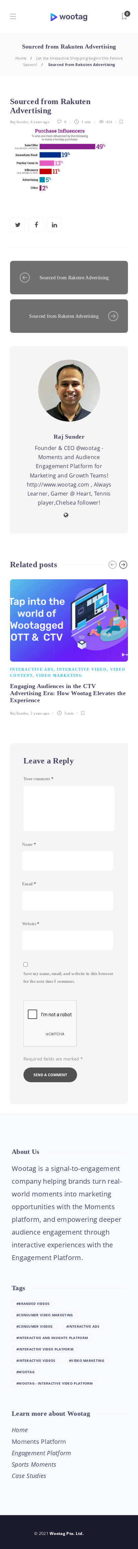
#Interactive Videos (36, 1360)
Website (31, 923)
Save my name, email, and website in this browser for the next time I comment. (68, 977)
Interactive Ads (32, 669)
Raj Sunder (19, 122)
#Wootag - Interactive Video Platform (54, 1383)
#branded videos (33, 1303)
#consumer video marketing (44, 1315)
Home (20, 58)
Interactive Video (82, 669)
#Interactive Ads (82, 1326)
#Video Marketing (86, 1360)
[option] (69, 647)
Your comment (38, 779)
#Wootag (25, 1372)
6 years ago (39, 122)
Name (29, 844)
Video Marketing (59, 675)
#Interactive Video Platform (44, 1349)
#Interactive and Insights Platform (52, 1337)
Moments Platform (39, 1441)
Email (29, 884)
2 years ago (39, 713)
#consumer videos (34, 1326)
